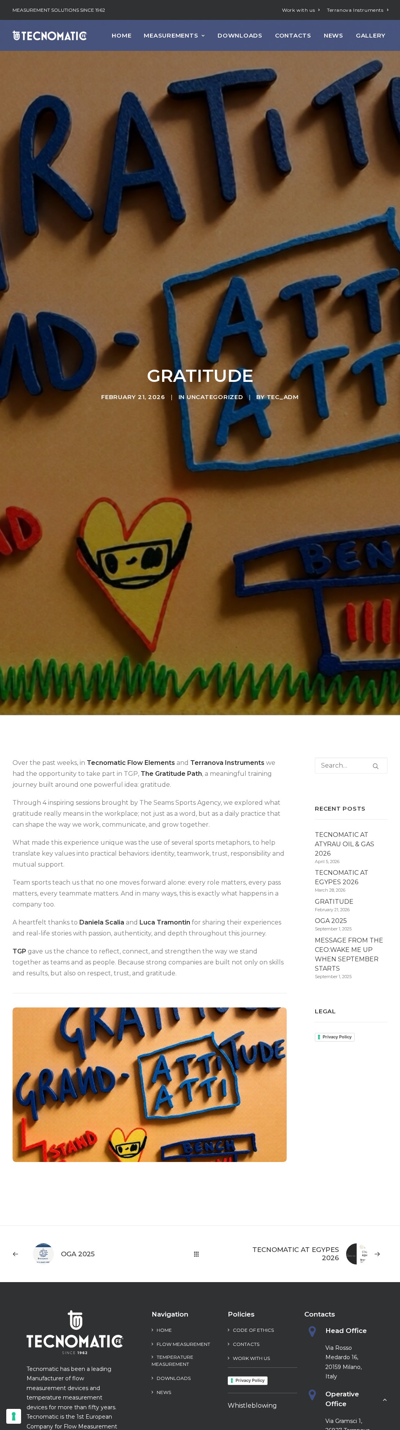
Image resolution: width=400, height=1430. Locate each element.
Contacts (293, 35)
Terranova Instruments (355, 10)
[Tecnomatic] (49, 35)
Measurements (171, 35)
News (333, 35)
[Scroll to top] (384, 1399)
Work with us (298, 10)
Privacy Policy (337, 1037)
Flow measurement (183, 1344)
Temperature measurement (172, 1360)
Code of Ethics (253, 1330)
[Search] (351, 765)
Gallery (371, 35)
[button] (375, 766)
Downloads (240, 35)
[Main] (200, 1254)
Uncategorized (215, 397)
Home (121, 35)
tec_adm (283, 397)
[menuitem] (301, 10)
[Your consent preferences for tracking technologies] (13, 1416)
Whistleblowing (252, 1405)
